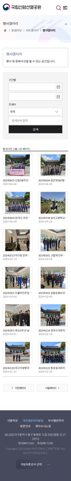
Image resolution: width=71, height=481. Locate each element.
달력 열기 (58, 87)
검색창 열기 (58, 7)
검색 (35, 129)
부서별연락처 (56, 420)
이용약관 (12, 420)
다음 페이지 (50, 388)
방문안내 (25, 426)
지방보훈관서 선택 (31, 464)
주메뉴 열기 (65, 8)
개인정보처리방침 (33, 420)
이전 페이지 (20, 388)
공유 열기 (66, 24)
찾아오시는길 (43, 426)
